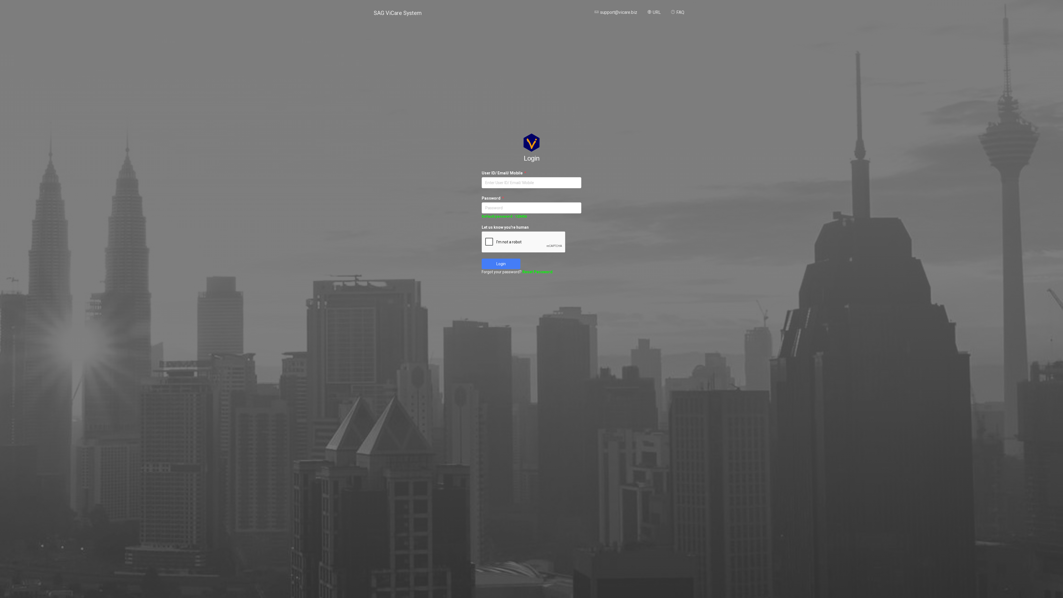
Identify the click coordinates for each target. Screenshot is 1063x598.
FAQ (679, 12)
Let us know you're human (505, 227)
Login (501, 264)
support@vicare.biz (618, 12)
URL (656, 12)
